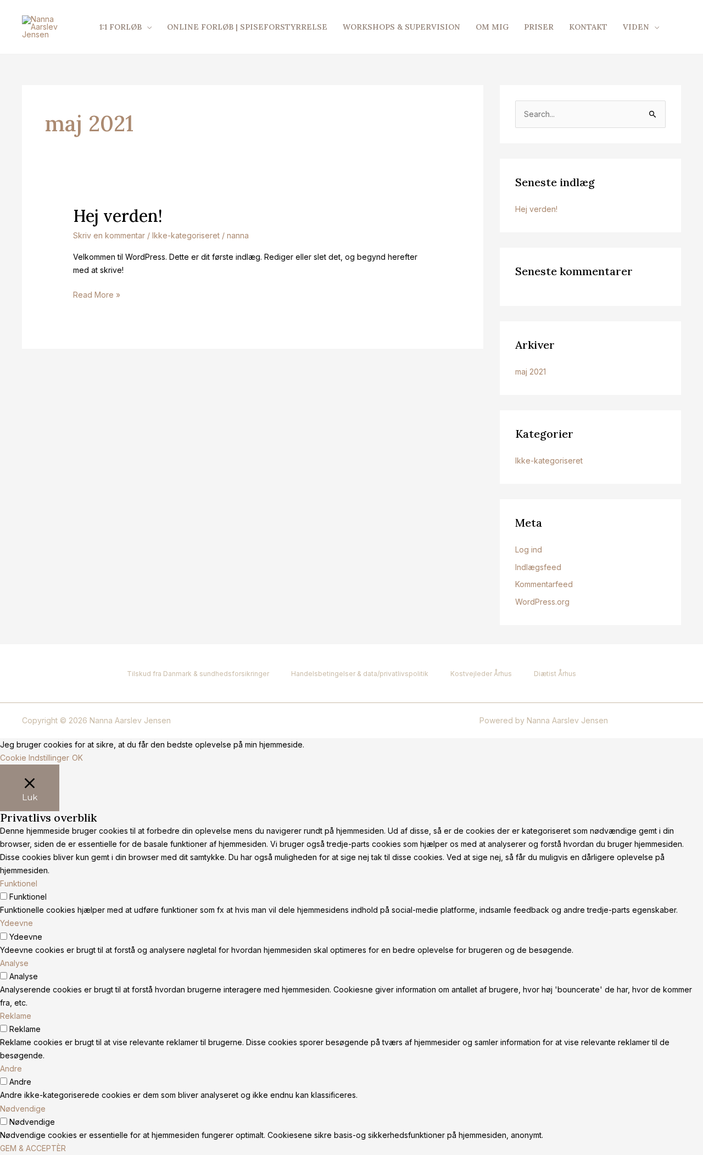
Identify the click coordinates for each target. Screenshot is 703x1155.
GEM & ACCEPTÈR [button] (33, 1148)
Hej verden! (118, 215)
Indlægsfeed (538, 567)
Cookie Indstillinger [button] (34, 757)
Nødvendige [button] (23, 1108)
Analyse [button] (14, 963)
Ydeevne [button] (16, 923)
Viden (636, 27)
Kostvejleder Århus (481, 673)
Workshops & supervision (401, 27)
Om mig (492, 27)
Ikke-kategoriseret (186, 235)
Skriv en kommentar (109, 235)
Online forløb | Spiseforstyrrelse (247, 27)
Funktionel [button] (18, 883)
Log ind (528, 549)
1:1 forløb (120, 27)
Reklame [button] (15, 1015)
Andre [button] (11, 1068)
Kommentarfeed (544, 584)
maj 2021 (530, 371)
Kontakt (588, 27)
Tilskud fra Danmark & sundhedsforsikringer (198, 673)
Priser (539, 27)
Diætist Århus (555, 673)
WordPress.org (542, 601)
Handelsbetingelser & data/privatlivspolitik (359, 673)
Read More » (96, 293)
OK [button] (77, 757)
